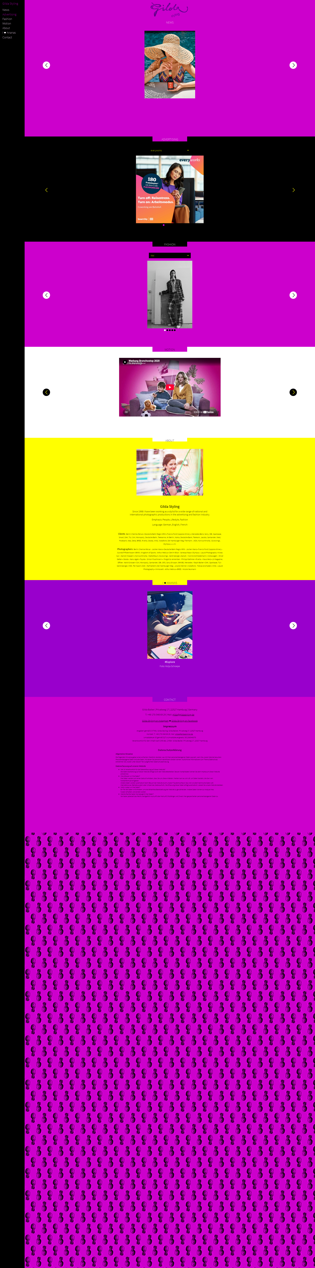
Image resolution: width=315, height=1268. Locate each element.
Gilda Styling (10, 3)
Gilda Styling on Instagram (155, 720)
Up (8, 46)
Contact (7, 37)
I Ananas (9, 32)
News (5, 10)
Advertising (9, 14)
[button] (46, 87)
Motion (6, 23)
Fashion (7, 19)
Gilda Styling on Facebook (184, 720)
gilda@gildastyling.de (183, 714)
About (6, 28)
